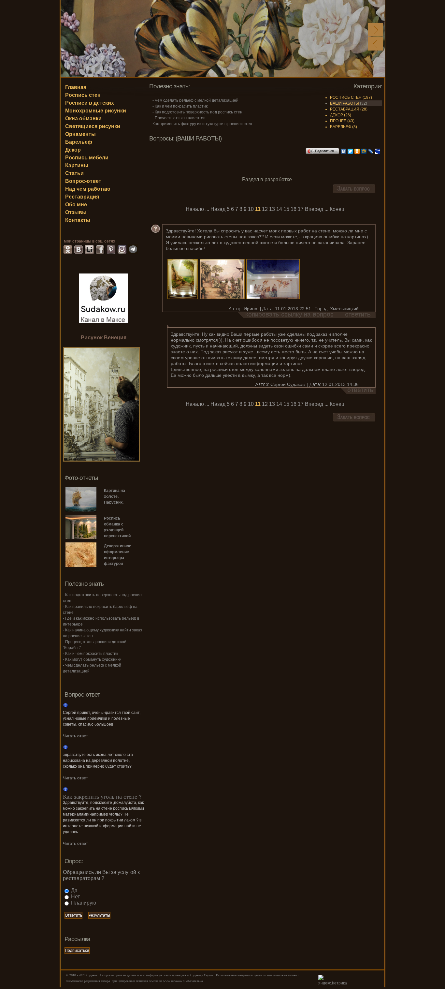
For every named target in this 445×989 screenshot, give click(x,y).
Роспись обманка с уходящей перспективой (117, 527)
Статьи (74, 173)
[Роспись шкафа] (101, 460)
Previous (375, 44)
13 (272, 209)
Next (375, 30)
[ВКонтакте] (343, 151)
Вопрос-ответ (83, 181)
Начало (195, 209)
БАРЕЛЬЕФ (340, 127)
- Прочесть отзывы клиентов (178, 118)
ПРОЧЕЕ (338, 121)
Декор (73, 150)
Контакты (77, 220)
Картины (76, 165)
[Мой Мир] (364, 151)
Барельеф (78, 142)
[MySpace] (377, 151)
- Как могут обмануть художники (92, 659)
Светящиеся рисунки (92, 126)
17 (301, 209)
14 (279, 209)
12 (265, 209)
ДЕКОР (336, 115)
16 (293, 209)
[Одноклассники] (357, 151)
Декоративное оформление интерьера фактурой (117, 555)
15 (286, 209)
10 (251, 209)
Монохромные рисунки (95, 110)
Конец (337, 209)
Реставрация (82, 196)
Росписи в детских (89, 103)
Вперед (314, 209)
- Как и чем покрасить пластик (180, 106)
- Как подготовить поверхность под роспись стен (197, 112)
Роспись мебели (86, 157)
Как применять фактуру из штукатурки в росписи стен (202, 124)
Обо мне (76, 204)
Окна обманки (83, 118)
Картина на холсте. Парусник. (114, 496)
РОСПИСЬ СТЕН (346, 97)
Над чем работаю (87, 189)
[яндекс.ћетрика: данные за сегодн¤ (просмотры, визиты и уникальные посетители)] (334, 980)
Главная (75, 87)
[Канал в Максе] (103, 298)
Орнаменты (80, 134)
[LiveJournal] (370, 151)
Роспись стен (83, 95)
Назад (217, 209)
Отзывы (76, 212)
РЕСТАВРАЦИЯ (344, 109)
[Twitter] (350, 151)
